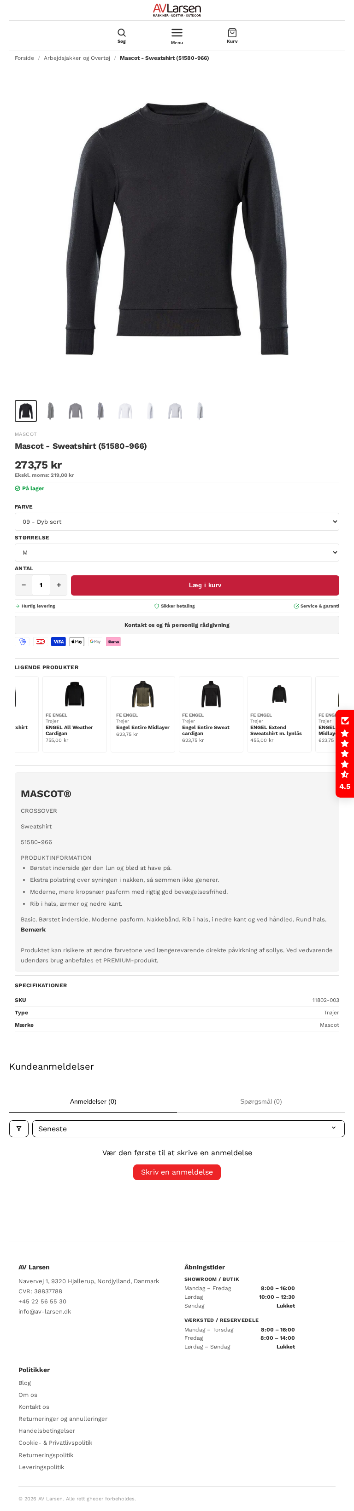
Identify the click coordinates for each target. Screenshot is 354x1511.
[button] (345, 754)
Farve (24, 507)
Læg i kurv (205, 585)
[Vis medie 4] (100, 411)
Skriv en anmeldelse (177, 1172)
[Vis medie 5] (125, 411)
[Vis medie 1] (26, 411)
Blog (24, 1382)
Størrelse (32, 537)
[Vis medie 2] (51, 411)
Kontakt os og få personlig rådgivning (177, 625)
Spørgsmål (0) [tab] (261, 1101)
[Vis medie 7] (175, 411)
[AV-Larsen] (177, 10)
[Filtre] (19, 1128)
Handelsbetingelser (46, 1430)
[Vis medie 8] (200, 411)
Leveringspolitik (41, 1467)
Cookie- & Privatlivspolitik (55, 1442)
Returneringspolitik (45, 1455)
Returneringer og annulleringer (62, 1418)
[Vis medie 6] (150, 411)
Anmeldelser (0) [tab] (93, 1101)
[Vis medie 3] (76, 411)
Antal (24, 568)
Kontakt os (33, 1406)
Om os (27, 1394)
